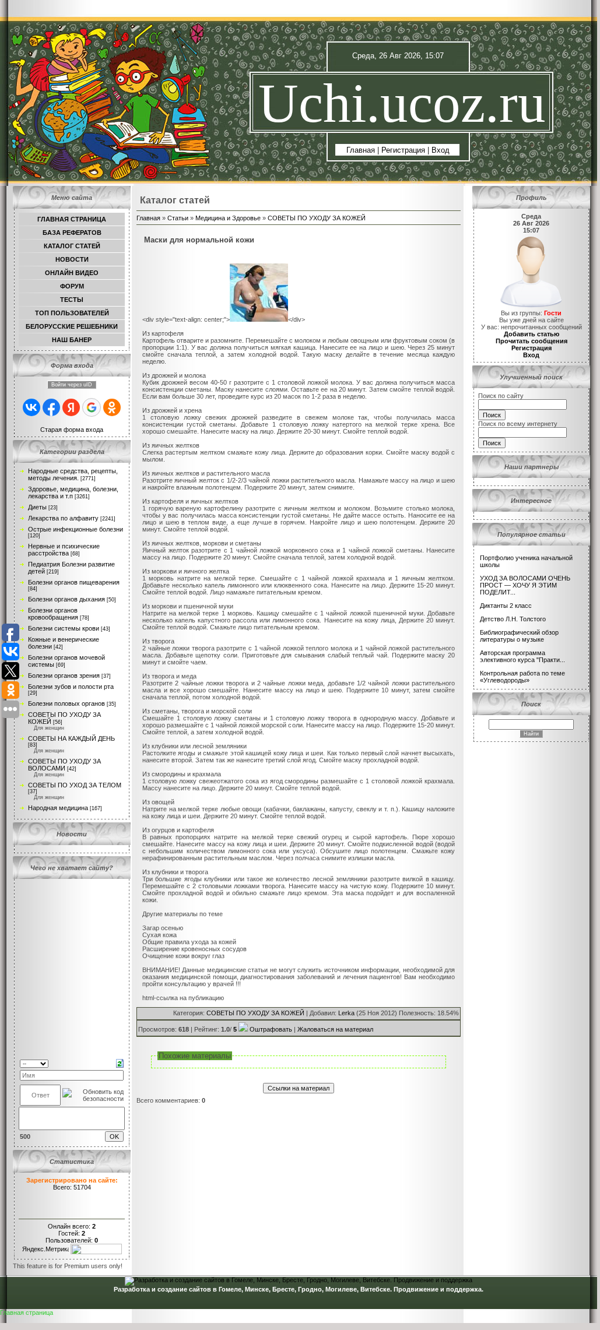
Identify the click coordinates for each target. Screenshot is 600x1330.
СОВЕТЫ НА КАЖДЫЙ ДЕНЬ (71, 738)
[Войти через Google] (91, 407)
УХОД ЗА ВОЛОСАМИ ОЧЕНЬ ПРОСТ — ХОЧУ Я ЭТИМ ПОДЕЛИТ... (525, 585)
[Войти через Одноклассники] (112, 407)
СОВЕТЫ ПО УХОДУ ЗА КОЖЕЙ (317, 217)
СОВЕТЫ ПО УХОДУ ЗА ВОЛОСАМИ (64, 765)
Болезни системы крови (63, 628)
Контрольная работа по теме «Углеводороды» (522, 677)
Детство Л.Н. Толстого (513, 618)
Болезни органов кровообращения (53, 614)
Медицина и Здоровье (228, 217)
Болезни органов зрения (64, 675)
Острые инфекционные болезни (75, 529)
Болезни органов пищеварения (74, 582)
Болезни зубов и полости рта (71, 686)
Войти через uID (71, 385)
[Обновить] (120, 1062)
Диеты (37, 507)
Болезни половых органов (66, 703)
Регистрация (403, 150)
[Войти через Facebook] (51, 407)
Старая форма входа (71, 429)
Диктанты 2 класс (506, 605)
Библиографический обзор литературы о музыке (519, 636)
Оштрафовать (271, 1029)
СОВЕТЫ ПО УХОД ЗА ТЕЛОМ (74, 785)
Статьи (177, 217)
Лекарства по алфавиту (63, 518)
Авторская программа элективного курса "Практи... (522, 656)
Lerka (346, 1012)
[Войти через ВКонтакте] (31, 407)
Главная (360, 150)
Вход (440, 150)
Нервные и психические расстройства (64, 550)
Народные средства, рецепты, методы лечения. (73, 474)
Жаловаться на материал (335, 1029)
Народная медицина (58, 807)
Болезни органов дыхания (66, 599)
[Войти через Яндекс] (71, 407)
